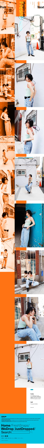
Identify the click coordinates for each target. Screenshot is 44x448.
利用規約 (15, 438)
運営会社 (2, 438)
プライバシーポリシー (20, 438)
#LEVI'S (32, 389)
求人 (13, 438)
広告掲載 (6, 438)
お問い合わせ (10, 438)
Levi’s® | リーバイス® (37, 398)
